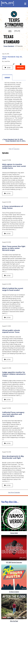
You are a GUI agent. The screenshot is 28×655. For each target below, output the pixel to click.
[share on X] (20, 64)
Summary (7, 77)
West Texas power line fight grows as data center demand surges (13, 248)
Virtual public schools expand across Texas (11, 331)
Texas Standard (8, 46)
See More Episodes (14, 492)
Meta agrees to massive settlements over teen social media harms (14, 166)
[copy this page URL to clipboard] (13, 64)
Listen (8, 67)
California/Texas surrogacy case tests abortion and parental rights (13, 414)
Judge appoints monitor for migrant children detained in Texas (14, 374)
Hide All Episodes (14, 149)
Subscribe (20, 67)
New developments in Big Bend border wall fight (13, 457)
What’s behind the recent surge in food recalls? (12, 289)
